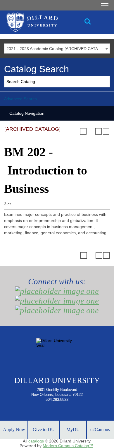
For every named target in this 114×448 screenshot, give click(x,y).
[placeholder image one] (57, 291)
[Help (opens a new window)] (106, 131)
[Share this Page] (91, 131)
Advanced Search (20, 98)
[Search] (104, 81)
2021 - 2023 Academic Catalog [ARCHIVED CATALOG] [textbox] (57, 48)
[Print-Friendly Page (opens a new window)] (98, 131)
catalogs (36, 441)
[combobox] (57, 48)
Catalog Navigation (26, 113)
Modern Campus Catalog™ (68, 445)
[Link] (87, 21)
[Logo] (50, 22)
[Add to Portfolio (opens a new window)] (83, 131)
